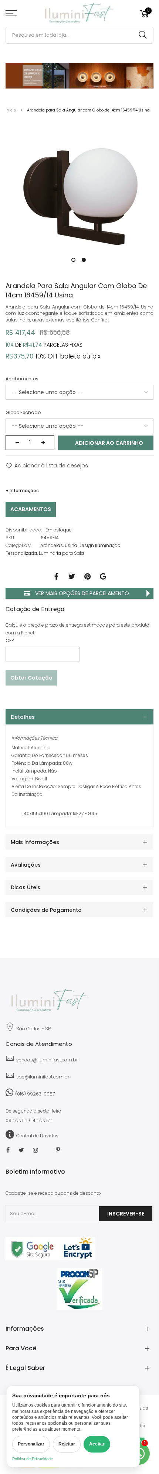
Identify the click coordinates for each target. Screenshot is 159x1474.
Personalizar (31, 1444)
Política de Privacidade (32, 1459)
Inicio (11, 110)
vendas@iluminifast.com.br (47, 1060)
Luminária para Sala (61, 553)
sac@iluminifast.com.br (42, 1077)
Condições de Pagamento (46, 910)
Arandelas (51, 545)
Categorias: (18, 545)
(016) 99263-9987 (35, 1094)
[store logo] (79, 13)
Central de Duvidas (37, 1136)
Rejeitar (66, 1444)
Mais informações (35, 842)
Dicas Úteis (25, 887)
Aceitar (97, 1444)
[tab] (79, 716)
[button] (72, 258)
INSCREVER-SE (125, 1213)
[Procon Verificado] (79, 1289)
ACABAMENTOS (30, 509)
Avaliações (26, 864)
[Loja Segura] (50, 1258)
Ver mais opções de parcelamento (81, 593)
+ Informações (22, 490)
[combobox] (79, 35)
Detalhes (23, 717)
